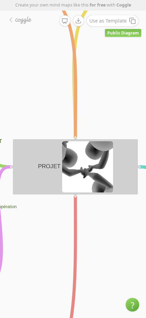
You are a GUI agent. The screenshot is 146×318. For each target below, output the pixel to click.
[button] (132, 305)
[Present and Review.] (64, 21)
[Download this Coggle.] (78, 20)
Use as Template (108, 20)
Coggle (123, 5)
